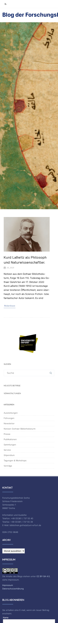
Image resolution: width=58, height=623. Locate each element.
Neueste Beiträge (12, 386)
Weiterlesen (9, 305)
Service (7, 450)
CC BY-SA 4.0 (43, 576)
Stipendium (9, 455)
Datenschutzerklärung (13, 588)
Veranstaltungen (12, 393)
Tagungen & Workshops (15, 460)
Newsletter (9, 423)
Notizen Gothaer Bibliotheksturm (19, 428)
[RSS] (5, 4)
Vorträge (8, 466)
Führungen (9, 418)
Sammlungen (10, 444)
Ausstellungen (11, 413)
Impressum (7, 585)
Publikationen (10, 439)
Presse (7, 434)
